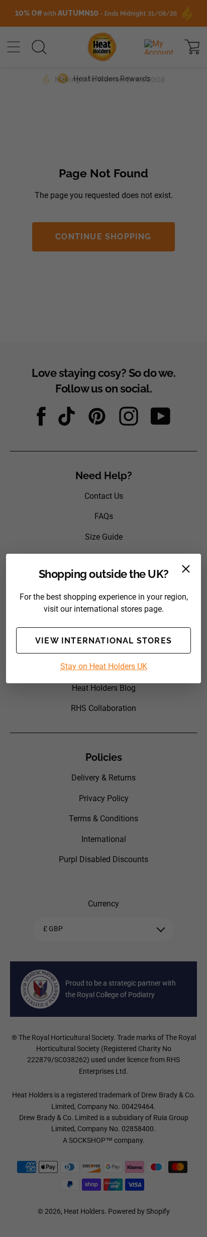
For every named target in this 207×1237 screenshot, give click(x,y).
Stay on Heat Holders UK (103, 666)
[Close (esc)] (186, 569)
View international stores (103, 640)
